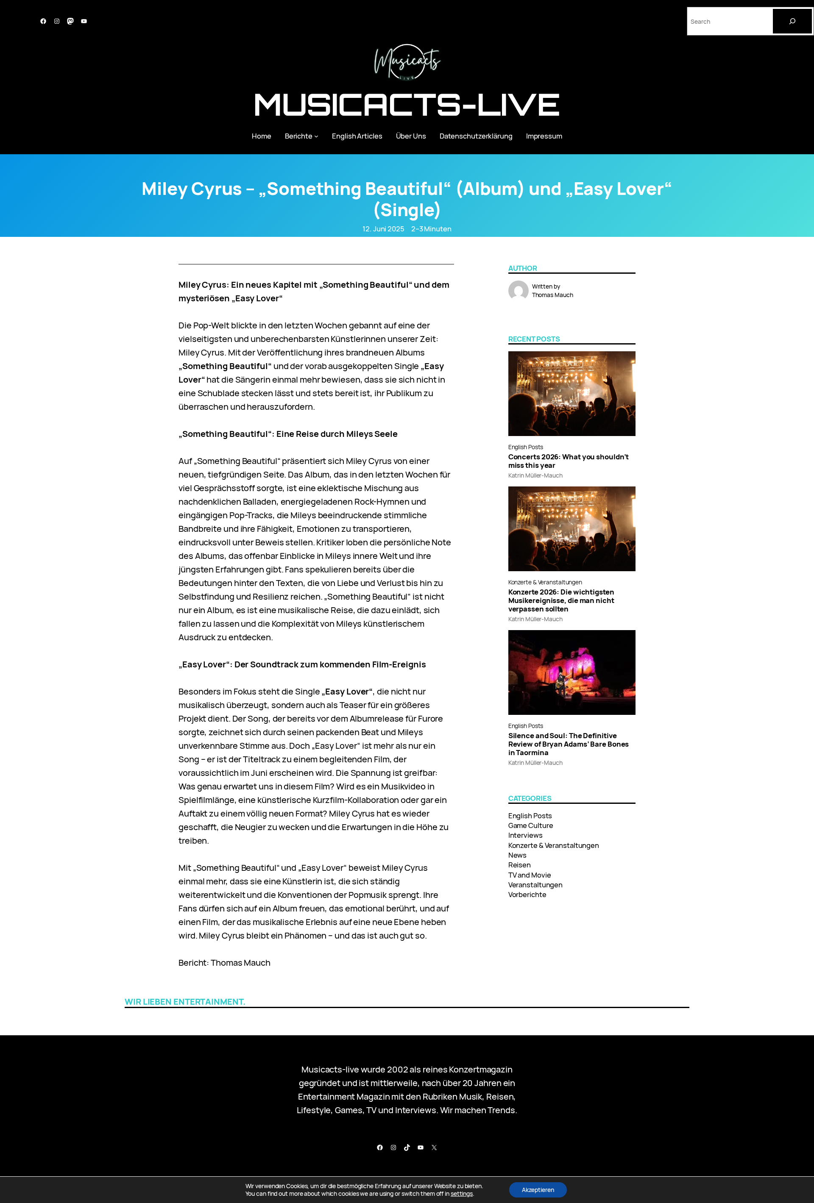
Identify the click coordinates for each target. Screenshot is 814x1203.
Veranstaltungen (535, 884)
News (517, 855)
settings (462, 1193)
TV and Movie (529, 875)
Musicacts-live (407, 104)
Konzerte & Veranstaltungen (545, 582)
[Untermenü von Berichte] (316, 135)
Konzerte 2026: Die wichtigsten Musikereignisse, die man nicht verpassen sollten (561, 600)
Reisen (519, 865)
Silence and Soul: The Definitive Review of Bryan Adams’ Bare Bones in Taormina (568, 744)
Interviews (525, 835)
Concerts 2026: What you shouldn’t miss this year (568, 461)
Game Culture (530, 825)
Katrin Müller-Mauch (535, 475)
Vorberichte (527, 894)
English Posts (526, 447)
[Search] (792, 21)
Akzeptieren (538, 1190)
